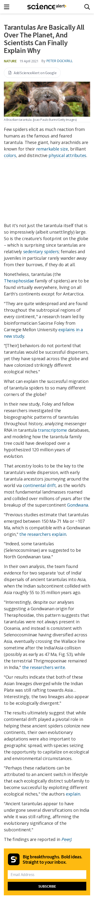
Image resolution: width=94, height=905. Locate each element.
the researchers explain (42, 534)
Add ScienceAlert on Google (35, 72)
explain (73, 794)
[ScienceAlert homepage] (47, 7)
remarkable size (52, 149)
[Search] (87, 7)
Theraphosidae (19, 281)
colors (10, 155)
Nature (10, 60)
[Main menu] (8, 7)
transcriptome (52, 430)
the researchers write (43, 667)
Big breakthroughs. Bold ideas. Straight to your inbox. (52, 859)
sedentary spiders (41, 251)
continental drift (39, 485)
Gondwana (77, 505)
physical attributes (67, 155)
